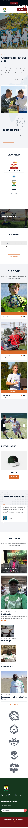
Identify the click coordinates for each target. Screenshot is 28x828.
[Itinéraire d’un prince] (8, 653)
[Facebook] (2, 795)
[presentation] (4, 425)
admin (16, 568)
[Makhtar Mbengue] (7, 631)
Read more (15, 476)
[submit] (25, 810)
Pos (3, 243)
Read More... (4, 620)
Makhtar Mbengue (6, 641)
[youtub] (13, 795)
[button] (12, 525)
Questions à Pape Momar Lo (10, 571)
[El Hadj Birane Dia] (14, 592)
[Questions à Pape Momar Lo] (14, 561)
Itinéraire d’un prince (7, 666)
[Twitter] (6, 795)
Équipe (7, 243)
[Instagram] (16, 795)
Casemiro (6, 317)
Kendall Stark (7, 395)
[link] (20, 795)
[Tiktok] (9, 795)
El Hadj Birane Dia (6, 614)
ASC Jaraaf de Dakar (6, 0)
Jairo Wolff (6, 356)
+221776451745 (24, 5)
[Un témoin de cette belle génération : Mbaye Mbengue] (14, 682)
